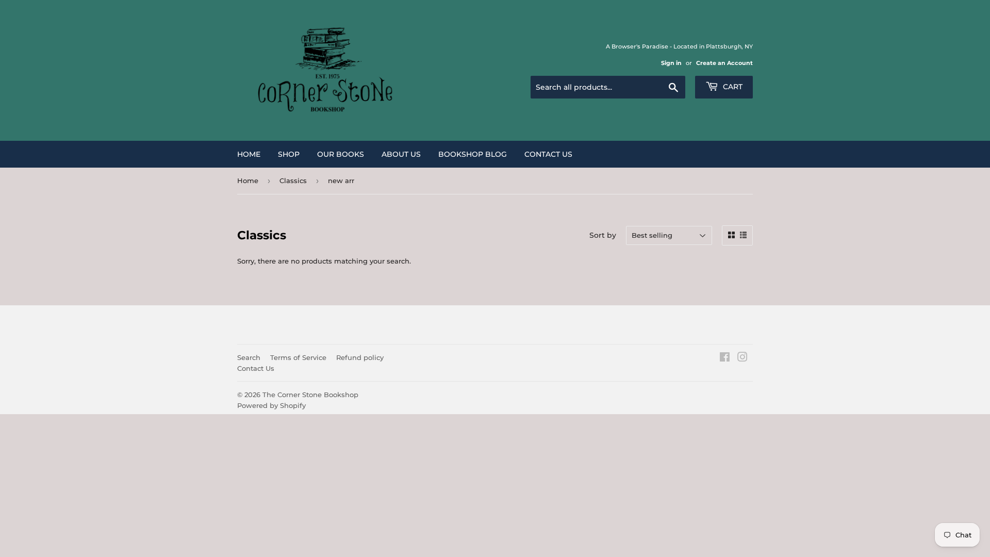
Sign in (671, 63)
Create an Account (724, 63)
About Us (401, 154)
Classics (293, 180)
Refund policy (360, 357)
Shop (289, 154)
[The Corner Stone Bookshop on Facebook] (724, 358)
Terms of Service (298, 357)
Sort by (602, 235)
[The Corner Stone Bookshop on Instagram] (742, 358)
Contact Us (548, 154)
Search (248, 357)
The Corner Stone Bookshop (310, 394)
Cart (731, 86)
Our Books (340, 154)
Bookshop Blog (472, 154)
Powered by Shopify (271, 405)
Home (248, 154)
